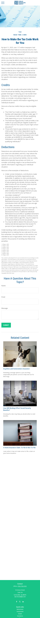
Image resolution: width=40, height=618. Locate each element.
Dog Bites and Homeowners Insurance (16, 369)
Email (3, 297)
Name (3, 286)
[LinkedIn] (23, 601)
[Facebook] (16, 601)
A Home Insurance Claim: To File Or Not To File (19, 448)
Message (4, 308)
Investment (20, 611)
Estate (20, 614)
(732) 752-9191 (22, 586)
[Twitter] (20, 601)
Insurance (20, 616)
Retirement (20, 609)
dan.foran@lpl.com (20, 597)
